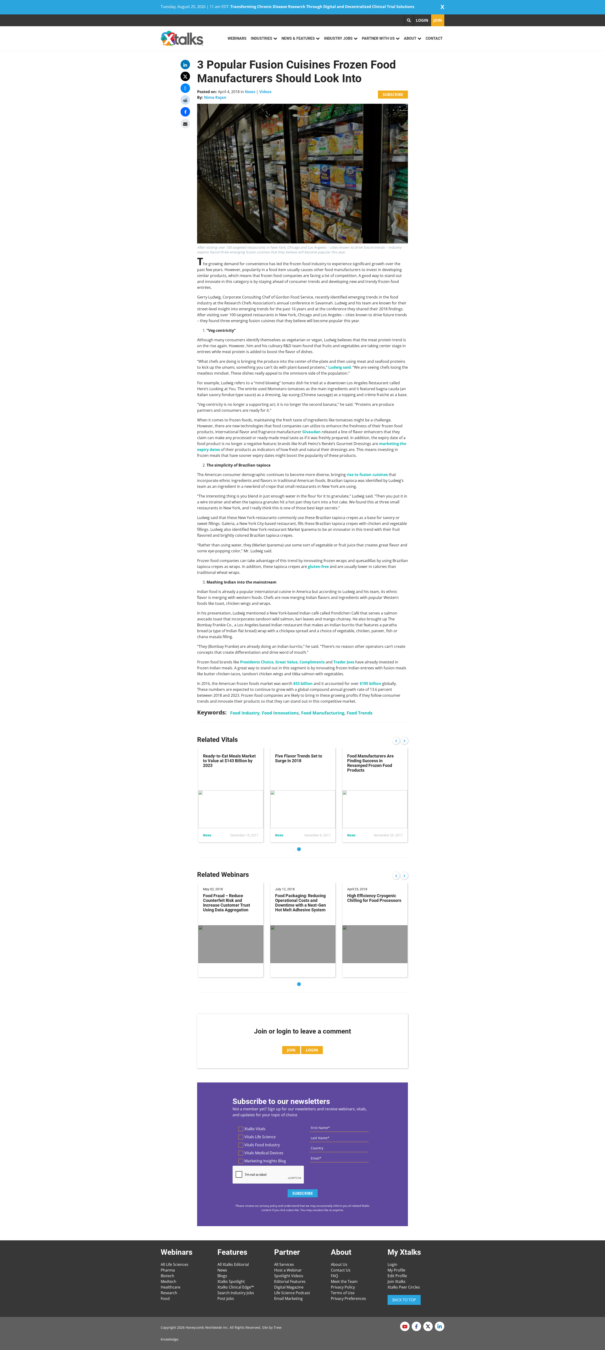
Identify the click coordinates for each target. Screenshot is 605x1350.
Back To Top (404, 1299)
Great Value (286, 662)
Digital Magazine (288, 1287)
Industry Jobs (338, 38)
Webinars (237, 38)
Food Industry (244, 713)
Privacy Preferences (348, 1298)
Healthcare (170, 1287)
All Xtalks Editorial (233, 1264)
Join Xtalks (397, 1281)
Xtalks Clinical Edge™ (235, 1287)
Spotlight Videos (288, 1275)
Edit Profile (397, 1275)
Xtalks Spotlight (231, 1281)
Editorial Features (290, 1281)
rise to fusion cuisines (367, 474)
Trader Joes (343, 662)
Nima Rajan (215, 97)
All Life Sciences (174, 1264)
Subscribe (393, 94)
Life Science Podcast (292, 1292)
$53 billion (303, 683)
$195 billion (370, 683)
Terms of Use (342, 1292)
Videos (265, 91)
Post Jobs (225, 1298)
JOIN (437, 20)
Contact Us (340, 1270)
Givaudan (311, 431)
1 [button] (299, 849)
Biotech (167, 1275)
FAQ (334, 1275)
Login (392, 1264)
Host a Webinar (288, 1270)
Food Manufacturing (322, 713)
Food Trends (359, 713)
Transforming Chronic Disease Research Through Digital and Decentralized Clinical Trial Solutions (322, 6)
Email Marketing (288, 1298)
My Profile (396, 1270)
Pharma (168, 1270)
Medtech (168, 1281)
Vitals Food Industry (262, 1144)
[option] (231, 795)
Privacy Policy (343, 1287)
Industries (261, 38)
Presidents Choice (256, 662)
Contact (434, 38)
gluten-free (318, 566)
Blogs (222, 1275)
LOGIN (422, 20)
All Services (284, 1264)
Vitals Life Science (260, 1136)
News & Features (298, 38)
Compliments (312, 662)
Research (169, 1292)
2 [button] (306, 849)
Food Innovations (280, 713)
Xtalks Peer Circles (404, 1287)
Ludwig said (339, 367)
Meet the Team (344, 1281)
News (250, 91)
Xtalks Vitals (254, 1128)
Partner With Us (378, 38)
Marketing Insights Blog (265, 1161)
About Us (339, 1264)
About (410, 38)
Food (165, 1298)
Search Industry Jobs (235, 1292)
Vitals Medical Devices (263, 1152)
